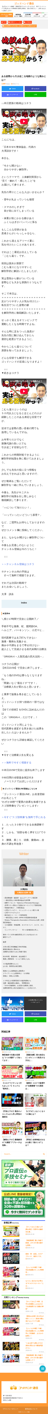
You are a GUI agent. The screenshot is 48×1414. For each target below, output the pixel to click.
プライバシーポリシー (10, 1409)
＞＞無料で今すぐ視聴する (16, 762)
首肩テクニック (37, 15)
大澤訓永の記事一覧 (24, 892)
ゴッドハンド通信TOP (6, 15)
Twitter (13, 89)
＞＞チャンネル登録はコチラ (17, 564)
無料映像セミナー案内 (18, 15)
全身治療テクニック (28, 15)
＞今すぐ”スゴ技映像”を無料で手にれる (23, 817)
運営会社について (31, 1409)
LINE (35, 94)
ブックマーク (12, 95)
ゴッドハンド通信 (24, 3)
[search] (44, 1154)
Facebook (36, 89)
